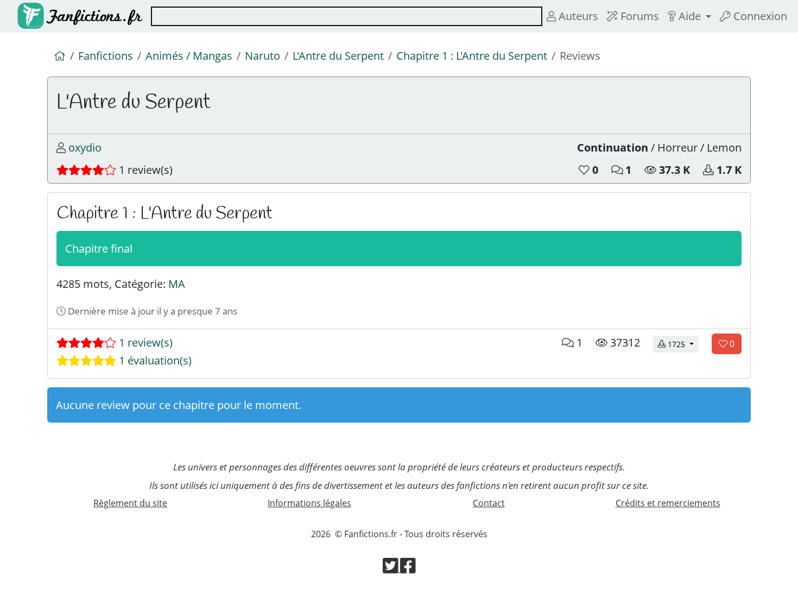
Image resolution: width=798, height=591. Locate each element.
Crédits (668, 503)
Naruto (262, 55)
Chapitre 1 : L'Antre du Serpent (471, 55)
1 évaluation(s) (154, 360)
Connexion (759, 16)
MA (176, 283)
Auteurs (577, 16)
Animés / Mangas (188, 55)
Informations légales (309, 503)
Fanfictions (105, 55)
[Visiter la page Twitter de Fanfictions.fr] (392, 569)
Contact (489, 503)
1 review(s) (144, 342)
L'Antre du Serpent (338, 55)
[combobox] (346, 16)
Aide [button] (690, 16)
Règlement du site (130, 503)
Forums (638, 16)
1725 (682, 343)
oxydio (85, 147)
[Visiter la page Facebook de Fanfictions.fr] (408, 569)
